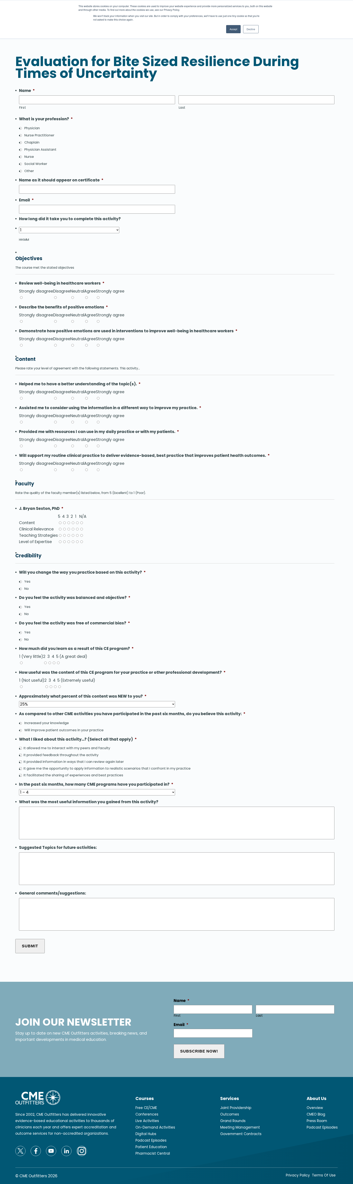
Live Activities (147, 1120)
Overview (315, 1107)
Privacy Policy (298, 1175)
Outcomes (229, 1114)
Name (27, 90)
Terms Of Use (324, 1175)
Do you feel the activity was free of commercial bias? (74, 623)
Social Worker (35, 163)
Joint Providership (235, 1107)
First (22, 107)
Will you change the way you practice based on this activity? (82, 572)
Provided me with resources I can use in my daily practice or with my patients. (99, 431)
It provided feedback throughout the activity (60, 755)
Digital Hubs (145, 1133)
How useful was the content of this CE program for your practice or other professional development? (122, 672)
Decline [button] (251, 29)
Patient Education (151, 1146)
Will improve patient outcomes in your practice (64, 730)
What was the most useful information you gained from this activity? (88, 802)
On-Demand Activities (155, 1127)
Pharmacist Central (152, 1153)
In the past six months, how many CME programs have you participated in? (96, 784)
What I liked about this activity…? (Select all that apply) (78, 739)
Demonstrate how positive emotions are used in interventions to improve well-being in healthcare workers (128, 331)
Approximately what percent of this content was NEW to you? (82, 696)
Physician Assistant (40, 149)
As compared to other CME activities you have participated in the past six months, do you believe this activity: (132, 714)
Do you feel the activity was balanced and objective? (74, 597)
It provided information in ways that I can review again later (73, 761)
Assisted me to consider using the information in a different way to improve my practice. (110, 408)
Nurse (29, 156)
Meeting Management (240, 1127)
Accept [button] (233, 29)
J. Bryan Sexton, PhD (41, 508)
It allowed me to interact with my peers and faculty (66, 748)
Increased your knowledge (46, 723)
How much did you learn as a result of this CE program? (76, 648)
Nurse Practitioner (39, 135)
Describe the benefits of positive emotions (63, 307)
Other (29, 171)
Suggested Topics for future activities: (58, 847)
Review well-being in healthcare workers (61, 283)
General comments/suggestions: (52, 893)
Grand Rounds (233, 1120)
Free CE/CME (146, 1107)
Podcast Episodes (150, 1140)
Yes (27, 581)
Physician (32, 128)
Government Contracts (240, 1133)
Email (26, 200)
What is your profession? (46, 119)
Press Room (317, 1120)
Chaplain (31, 142)
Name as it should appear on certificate (61, 180)
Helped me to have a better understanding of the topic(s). (80, 384)
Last (182, 107)
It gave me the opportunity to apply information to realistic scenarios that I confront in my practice (107, 768)
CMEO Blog (316, 1114)
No (26, 588)
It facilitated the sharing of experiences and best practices (73, 775)
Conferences (146, 1114)
